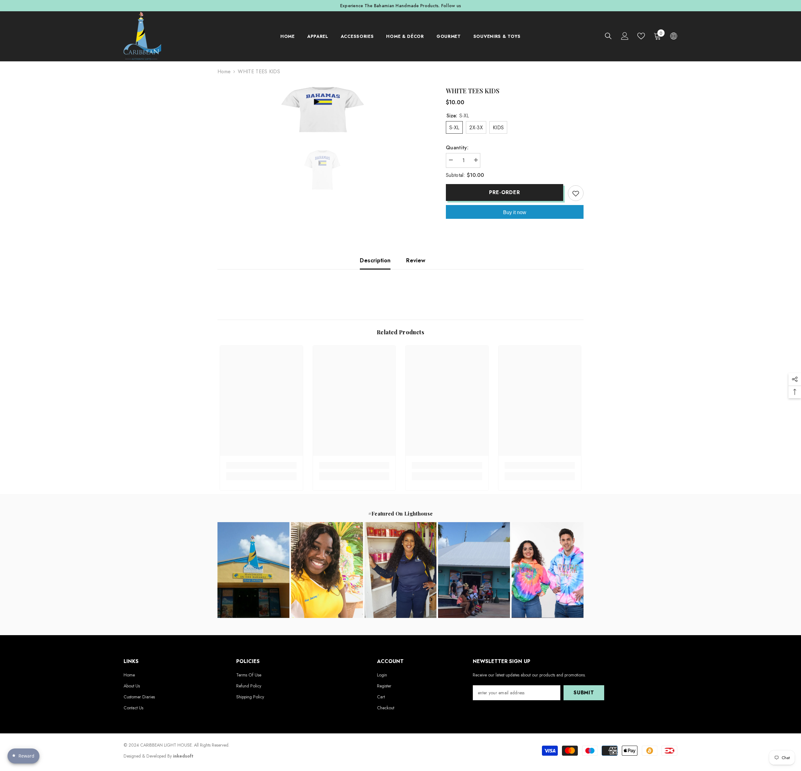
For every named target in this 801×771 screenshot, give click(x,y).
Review (415, 260)
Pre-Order (504, 192)
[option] (400, 5)
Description (375, 260)
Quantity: (457, 147)
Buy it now (514, 212)
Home (224, 71)
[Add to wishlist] (576, 193)
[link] (261, 465)
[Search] (608, 36)
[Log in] (625, 36)
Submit (584, 692)
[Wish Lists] (641, 36)
